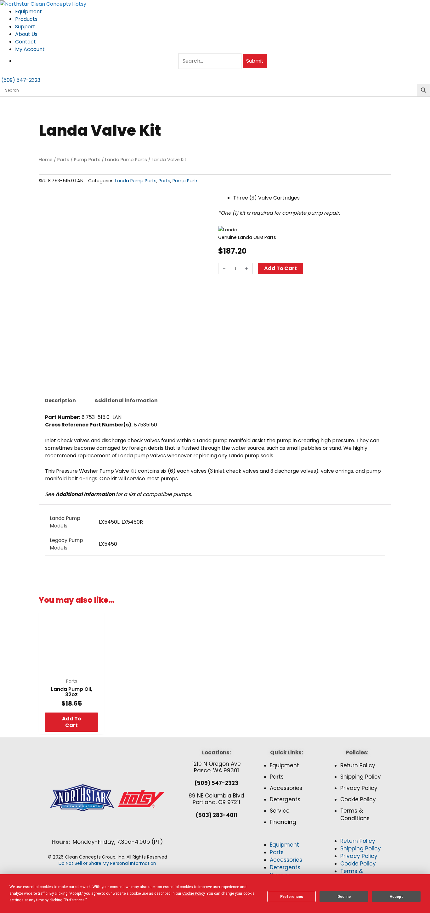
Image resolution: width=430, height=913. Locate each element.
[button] (287, 837)
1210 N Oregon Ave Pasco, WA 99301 (216, 767)
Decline (344, 896)
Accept (396, 896)
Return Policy (357, 765)
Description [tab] (60, 400)
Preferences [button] (75, 900)
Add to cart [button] (71, 722)
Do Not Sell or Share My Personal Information (107, 863)
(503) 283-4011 (216, 815)
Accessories (286, 788)
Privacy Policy (358, 788)
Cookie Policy (358, 799)
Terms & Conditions (355, 814)
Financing (283, 822)
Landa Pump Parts (126, 159)
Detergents (285, 799)
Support (25, 26)
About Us (26, 34)
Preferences (291, 896)
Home (46, 159)
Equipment (28, 11)
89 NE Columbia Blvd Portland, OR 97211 (216, 799)
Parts (63, 159)
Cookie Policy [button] (193, 893)
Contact (25, 41)
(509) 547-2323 (216, 783)
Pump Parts (87, 159)
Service (280, 810)
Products (26, 19)
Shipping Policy (360, 777)
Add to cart (280, 268)
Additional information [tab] (126, 400)
